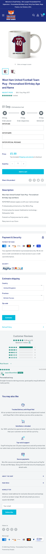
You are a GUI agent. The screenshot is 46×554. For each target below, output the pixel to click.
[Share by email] (42, 180)
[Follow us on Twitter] (7, 529)
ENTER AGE (6, 124)
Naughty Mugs (7, 92)
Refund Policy (7, 327)
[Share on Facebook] (30, 180)
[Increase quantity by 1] (23, 164)
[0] (42, 15)
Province (5, 293)
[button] (7, 95)
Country (5, 283)
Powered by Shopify (8, 549)
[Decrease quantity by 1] (12, 164)
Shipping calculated (26, 157)
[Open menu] (3, 15)
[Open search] (33, 15)
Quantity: (5, 164)
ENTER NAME (7, 133)
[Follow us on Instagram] (11, 529)
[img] (5, 369)
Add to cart (23, 172)
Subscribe (9, 512)
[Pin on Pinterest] (34, 180)
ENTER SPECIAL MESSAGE (11, 142)
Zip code (5, 303)
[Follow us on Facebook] (3, 529)
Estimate (8, 318)
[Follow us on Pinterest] (15, 529)
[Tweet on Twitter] (38, 180)
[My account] (38, 15)
